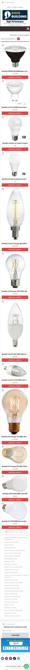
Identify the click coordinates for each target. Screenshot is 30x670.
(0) (16, 7)
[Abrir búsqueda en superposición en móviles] (15, 2)
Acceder (20, 7)
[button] (26, 666)
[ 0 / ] (10, 7)
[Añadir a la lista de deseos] (3, 45)
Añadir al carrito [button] (15, 77)
